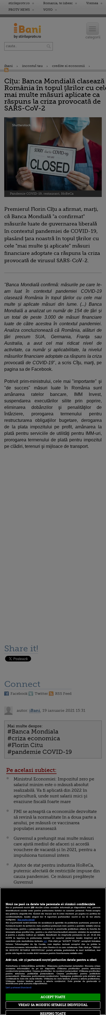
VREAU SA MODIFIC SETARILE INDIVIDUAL (53, 1005)
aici (45, 941)
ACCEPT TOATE (53, 997)
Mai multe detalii (26, 920)
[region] (53, 951)
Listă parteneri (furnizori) (18, 987)
